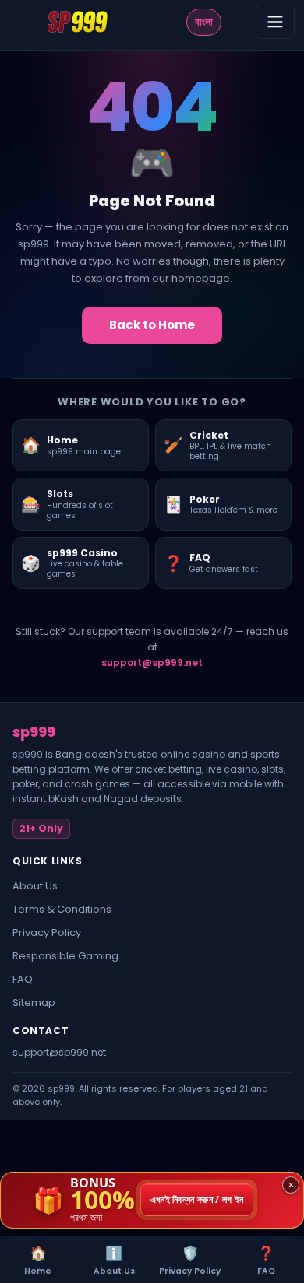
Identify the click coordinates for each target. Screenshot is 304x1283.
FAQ (22, 979)
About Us (35, 885)
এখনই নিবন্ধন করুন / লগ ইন (197, 1200)
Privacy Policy (46, 932)
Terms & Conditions (61, 909)
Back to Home (152, 325)
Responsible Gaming (65, 955)
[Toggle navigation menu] (275, 22)
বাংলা (204, 22)
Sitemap (33, 1002)
